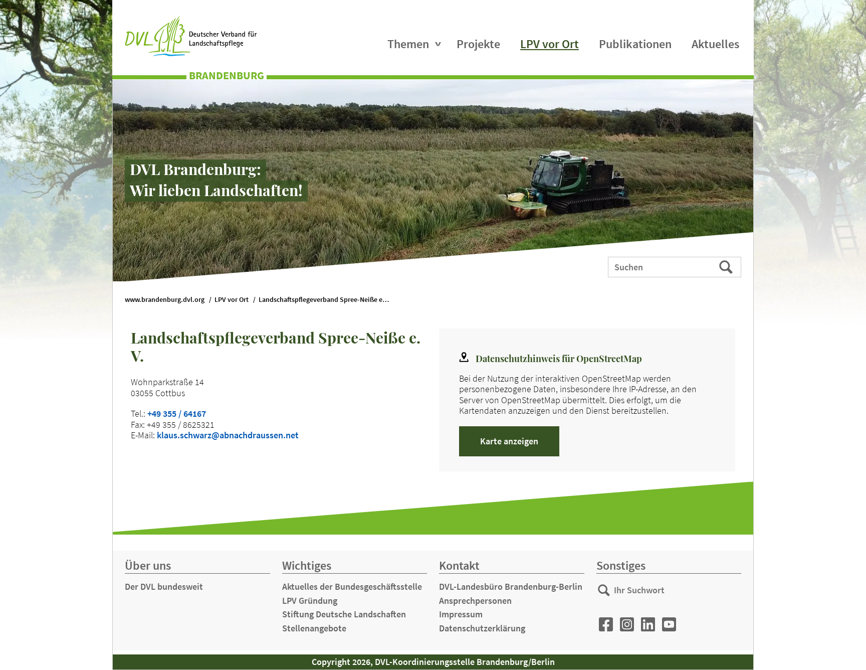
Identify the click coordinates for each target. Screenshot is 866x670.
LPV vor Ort (549, 44)
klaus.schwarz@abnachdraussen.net (228, 435)
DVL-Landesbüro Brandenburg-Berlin (510, 586)
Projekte (478, 44)
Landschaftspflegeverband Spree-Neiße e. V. (325, 299)
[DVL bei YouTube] (669, 624)
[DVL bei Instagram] (627, 624)
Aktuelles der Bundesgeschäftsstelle (352, 586)
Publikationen (635, 44)
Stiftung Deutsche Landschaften (344, 614)
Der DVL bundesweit (164, 586)
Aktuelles (715, 44)
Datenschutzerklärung (482, 628)
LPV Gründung (309, 600)
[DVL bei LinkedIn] (648, 624)
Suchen (727, 266)
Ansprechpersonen (475, 600)
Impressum (461, 614)
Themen (408, 44)
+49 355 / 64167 (176, 413)
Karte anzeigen (509, 441)
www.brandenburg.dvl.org (164, 299)
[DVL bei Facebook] (606, 624)
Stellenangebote (314, 628)
